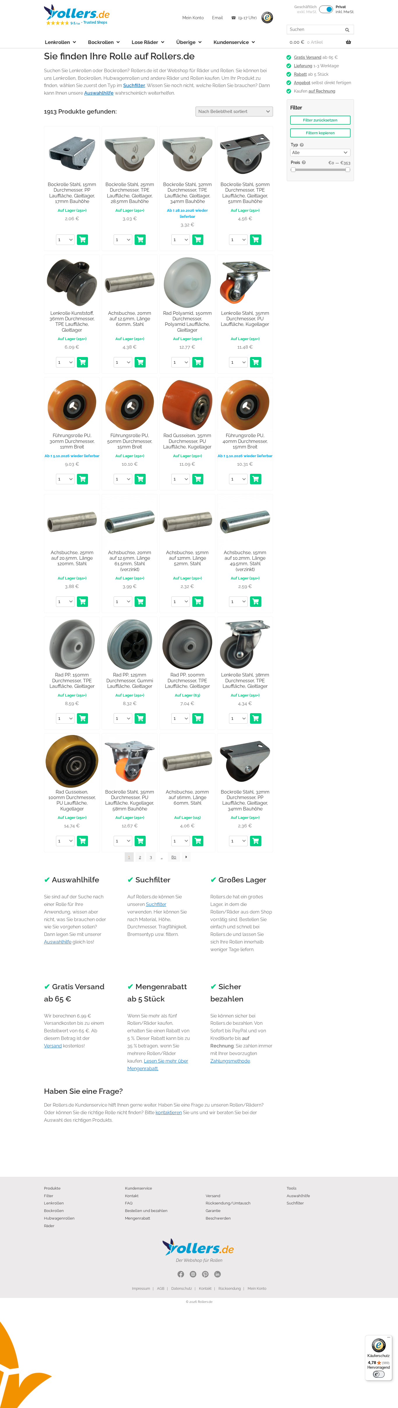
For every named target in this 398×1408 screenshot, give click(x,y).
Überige (186, 42)
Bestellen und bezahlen (146, 1210)
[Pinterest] (205, 1275)
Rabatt (300, 74)
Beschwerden (218, 1218)
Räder (49, 1225)
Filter (48, 1195)
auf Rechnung (322, 91)
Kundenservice (231, 42)
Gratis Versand (307, 57)
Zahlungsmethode (230, 1061)
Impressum (141, 1289)
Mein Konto (193, 17)
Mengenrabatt (137, 1218)
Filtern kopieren (320, 133)
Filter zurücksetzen (320, 120)
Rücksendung (230, 1289)
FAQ (129, 1203)
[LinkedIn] (217, 1275)
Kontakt (131, 1195)
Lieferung (303, 65)
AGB (160, 1289)
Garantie (213, 1210)
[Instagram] (193, 1275)
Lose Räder (145, 42)
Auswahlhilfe (57, 942)
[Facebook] (181, 1275)
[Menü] (388, 1338)
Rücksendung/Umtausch (228, 1203)
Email (217, 17)
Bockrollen (101, 42)
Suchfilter (156, 904)
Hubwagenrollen (59, 1218)
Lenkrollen (57, 42)
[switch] (379, 1374)
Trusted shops (267, 18)
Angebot (302, 82)
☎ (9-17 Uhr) (244, 17)
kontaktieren (169, 1112)
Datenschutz (181, 1289)
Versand (53, 1046)
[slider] (293, 169)
